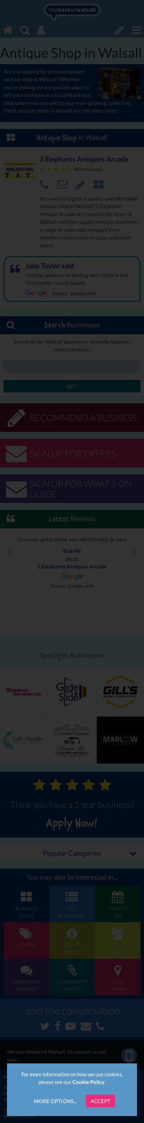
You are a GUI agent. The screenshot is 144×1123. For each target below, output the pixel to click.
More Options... (55, 1101)
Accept (100, 1101)
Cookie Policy (88, 1082)
